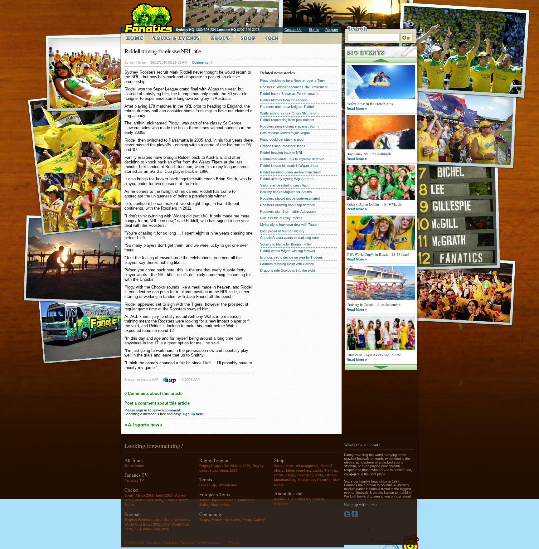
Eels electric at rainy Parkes (281, 218)
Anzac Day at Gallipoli (217, 500)
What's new (283, 466)
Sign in (318, 499)
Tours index (134, 466)
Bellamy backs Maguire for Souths (286, 192)
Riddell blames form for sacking (284, 100)
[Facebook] (355, 516)
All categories (307, 466)
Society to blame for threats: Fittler (286, 244)
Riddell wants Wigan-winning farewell (287, 251)
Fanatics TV (134, 480)
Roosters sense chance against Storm (289, 126)
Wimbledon (228, 485)
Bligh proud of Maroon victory (282, 231)
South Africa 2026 (138, 495)
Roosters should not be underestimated (290, 198)
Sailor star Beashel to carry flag (284, 185)
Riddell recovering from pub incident (287, 120)
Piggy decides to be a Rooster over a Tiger (292, 80)
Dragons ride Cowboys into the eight (287, 270)
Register (331, 30)
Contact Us (293, 30)
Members (232, 520)
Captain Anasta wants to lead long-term (289, 238)
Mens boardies (298, 470)
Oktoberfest (220, 505)
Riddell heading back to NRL (281, 152)
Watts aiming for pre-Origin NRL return (289, 113)
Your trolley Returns (314, 480)
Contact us (301, 499)
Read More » (357, 108)
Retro (278, 475)
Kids (319, 475)
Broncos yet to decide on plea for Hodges (291, 257)
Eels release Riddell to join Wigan (285, 133)
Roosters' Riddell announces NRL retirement (294, 87)
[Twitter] (348, 516)
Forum (216, 520)
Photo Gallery (253, 520)
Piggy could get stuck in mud (281, 139)
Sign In (314, 30)
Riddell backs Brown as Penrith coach (289, 93)
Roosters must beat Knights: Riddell (287, 107)
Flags (290, 475)
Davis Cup (207, 485)
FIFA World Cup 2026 (151, 529)
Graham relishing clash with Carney (287, 264)
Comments (200, 62)
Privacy (234, 542)
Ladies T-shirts (325, 470)
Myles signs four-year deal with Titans (289, 224)
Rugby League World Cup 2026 (224, 466)
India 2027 (164, 495)
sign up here (192, 414)
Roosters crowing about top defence (287, 205)
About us (281, 499)
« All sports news (143, 424)
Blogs (204, 520)
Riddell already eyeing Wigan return (286, 179)
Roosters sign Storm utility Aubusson (288, 211)
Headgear (305, 475)
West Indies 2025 (148, 500)
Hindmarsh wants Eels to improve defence (292, 159)
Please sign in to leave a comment (152, 410)
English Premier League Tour (148, 520)
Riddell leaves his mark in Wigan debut (289, 166)
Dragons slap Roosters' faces (282, 146)
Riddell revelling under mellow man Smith (290, 172)
